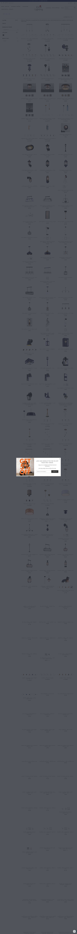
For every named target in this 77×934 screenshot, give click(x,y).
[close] (60, 459)
